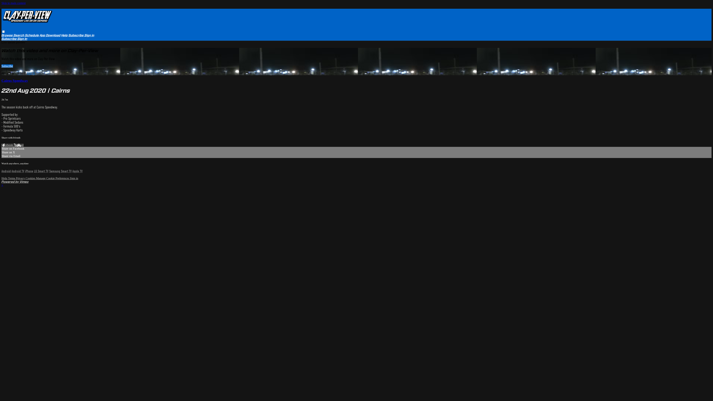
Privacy (21, 178)
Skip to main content (13, 3)
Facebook (7, 145)
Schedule (32, 35)
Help (64, 35)
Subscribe (7, 66)
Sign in (89, 35)
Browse (7, 35)
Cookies (31, 178)
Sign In (22, 39)
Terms (12, 178)
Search (19, 35)
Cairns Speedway (14, 81)
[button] (3, 31)
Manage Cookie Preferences (53, 178)
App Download (50, 35)
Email (20, 145)
